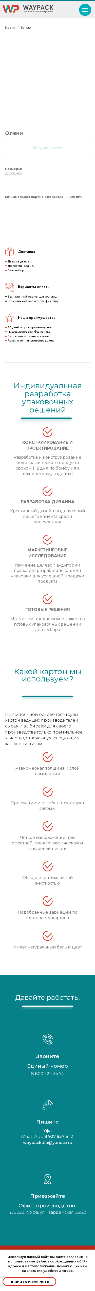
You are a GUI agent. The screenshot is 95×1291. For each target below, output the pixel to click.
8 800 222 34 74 (47, 1073)
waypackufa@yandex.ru (47, 1142)
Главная (10, 27)
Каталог (26, 27)
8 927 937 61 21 (59, 1136)
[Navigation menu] (85, 10)
